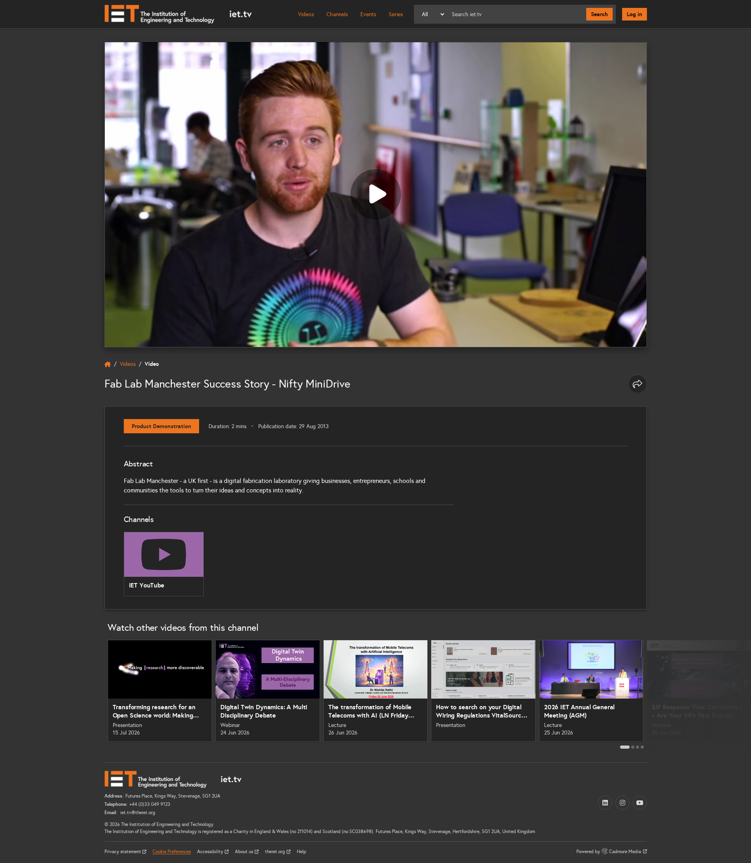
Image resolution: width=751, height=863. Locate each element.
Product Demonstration (161, 426)
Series (396, 14)
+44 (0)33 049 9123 (149, 804)
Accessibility (210, 851)
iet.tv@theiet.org (137, 812)
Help (301, 851)
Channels (337, 14)
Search (599, 14)
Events (368, 14)
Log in (634, 14)
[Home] (178, 14)
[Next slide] (656, 693)
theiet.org (275, 851)
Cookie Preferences (172, 851)
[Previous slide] (96, 693)
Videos (306, 14)
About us (244, 851)
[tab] (625, 747)
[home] (107, 364)
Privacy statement (123, 851)
